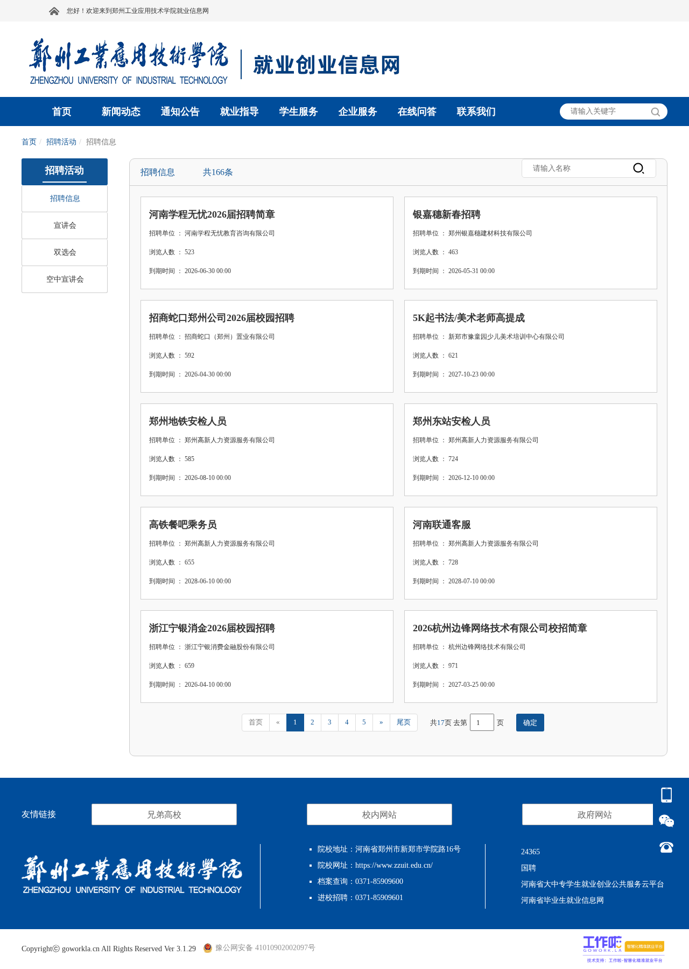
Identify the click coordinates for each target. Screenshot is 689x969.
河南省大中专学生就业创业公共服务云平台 (592, 884)
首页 (29, 142)
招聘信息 (65, 198)
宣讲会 (65, 225)
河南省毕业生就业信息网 (562, 900)
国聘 (528, 868)
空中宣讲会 (65, 279)
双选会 (65, 252)
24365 (530, 852)
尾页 (404, 722)
